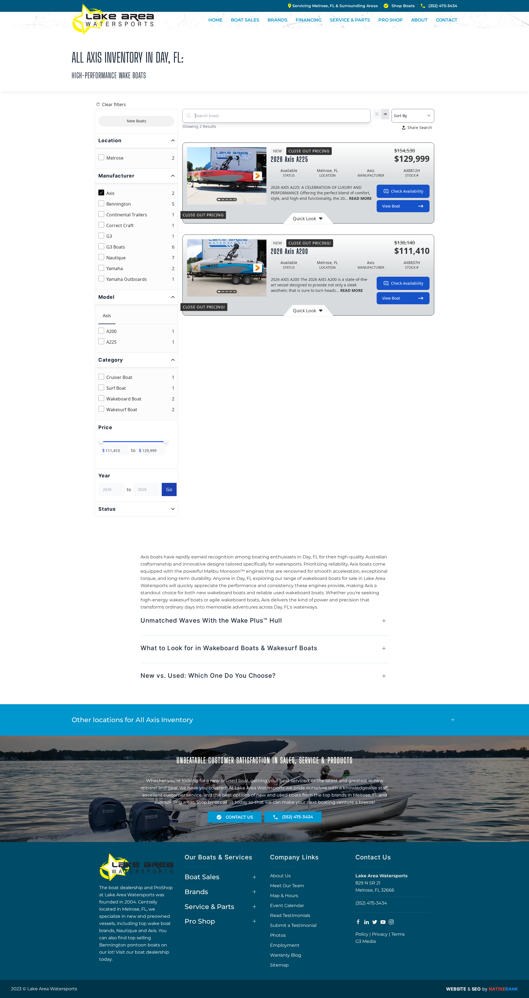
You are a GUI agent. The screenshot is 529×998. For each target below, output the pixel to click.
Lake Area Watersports (381, 875)
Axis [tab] (107, 316)
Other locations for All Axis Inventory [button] (132, 720)
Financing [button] (309, 20)
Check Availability (407, 191)
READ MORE (360, 198)
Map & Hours (284, 895)
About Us (280, 875)
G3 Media (365, 941)
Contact (446, 20)
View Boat (391, 206)
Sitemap (279, 965)
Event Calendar (287, 905)
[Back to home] (113, 19)
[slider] (101, 441)
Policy (361, 934)
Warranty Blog (285, 955)
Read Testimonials (290, 915)
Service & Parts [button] (350, 20)
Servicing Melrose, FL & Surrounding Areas (335, 5)
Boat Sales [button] (245, 20)
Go (169, 489)
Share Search (419, 127)
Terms (398, 934)
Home (215, 20)
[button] (195, 175)
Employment (284, 945)
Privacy (380, 934)
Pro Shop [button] (390, 20)
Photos (278, 935)
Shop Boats (403, 5)
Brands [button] (277, 20)
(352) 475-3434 (442, 5)
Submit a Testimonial (293, 925)
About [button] (419, 20)
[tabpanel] (137, 337)
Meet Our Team (287, 885)
